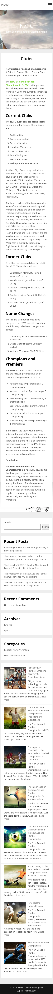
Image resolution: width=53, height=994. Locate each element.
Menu (5, 4)
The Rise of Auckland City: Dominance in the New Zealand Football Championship (38, 832)
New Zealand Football (14, 655)
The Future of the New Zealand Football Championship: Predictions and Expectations (38, 713)
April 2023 (9, 630)
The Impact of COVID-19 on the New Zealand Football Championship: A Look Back (38, 753)
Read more (21, 739)
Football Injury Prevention (16, 649)
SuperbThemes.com (26, 990)
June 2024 (9, 625)
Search (7, 522)
